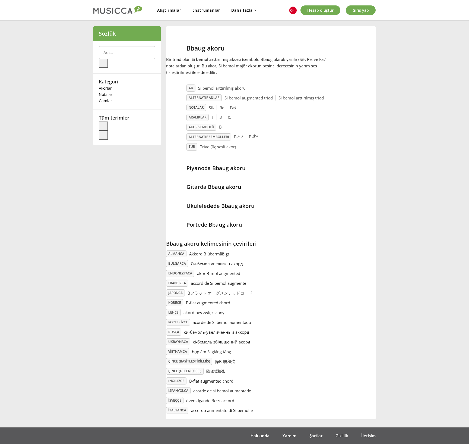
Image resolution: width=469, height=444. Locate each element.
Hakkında (260, 435)
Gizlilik (341, 435)
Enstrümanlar (206, 10)
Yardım (289, 435)
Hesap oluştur (320, 10)
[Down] (103, 135)
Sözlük (107, 33)
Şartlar (315, 435)
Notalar (105, 94)
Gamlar (105, 100)
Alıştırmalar (169, 10)
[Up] (103, 126)
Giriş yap (361, 10)
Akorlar (105, 88)
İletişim (368, 435)
